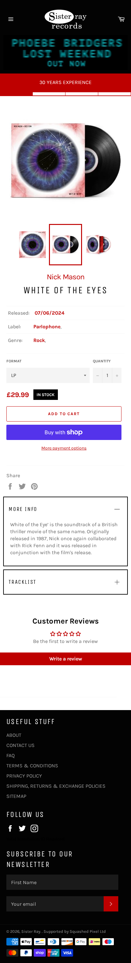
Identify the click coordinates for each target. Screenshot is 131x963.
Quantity (102, 361)
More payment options (63, 448)
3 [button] (82, 93)
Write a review (65, 659)
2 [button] (49, 93)
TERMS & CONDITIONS (32, 766)
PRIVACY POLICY (24, 776)
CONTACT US (20, 745)
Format (13, 361)
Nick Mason (65, 276)
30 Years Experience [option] (65, 82)
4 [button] (114, 93)
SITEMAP (16, 796)
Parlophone (46, 327)
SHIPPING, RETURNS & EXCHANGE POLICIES (56, 786)
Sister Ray (30, 931)
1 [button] (16, 93)
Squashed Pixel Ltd (88, 931)
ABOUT (13, 735)
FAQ (10, 755)
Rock (39, 340)
